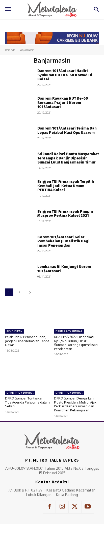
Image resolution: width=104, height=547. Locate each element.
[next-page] (30, 292)
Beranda (10, 50)
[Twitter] (74, 507)
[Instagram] (62, 507)
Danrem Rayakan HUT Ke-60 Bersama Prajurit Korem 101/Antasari (62, 102)
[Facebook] (49, 507)
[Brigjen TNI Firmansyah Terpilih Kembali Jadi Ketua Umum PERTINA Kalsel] (19, 188)
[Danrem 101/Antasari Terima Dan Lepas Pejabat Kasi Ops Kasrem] (19, 132)
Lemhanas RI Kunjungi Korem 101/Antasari (64, 268)
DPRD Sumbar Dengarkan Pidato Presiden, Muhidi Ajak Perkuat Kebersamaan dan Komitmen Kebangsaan (75, 404)
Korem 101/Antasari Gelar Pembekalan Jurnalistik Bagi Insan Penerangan (63, 241)
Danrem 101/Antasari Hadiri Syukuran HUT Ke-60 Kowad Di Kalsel (64, 74)
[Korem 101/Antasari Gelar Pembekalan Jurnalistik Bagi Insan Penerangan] (19, 243)
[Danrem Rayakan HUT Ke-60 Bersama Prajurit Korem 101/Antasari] (19, 105)
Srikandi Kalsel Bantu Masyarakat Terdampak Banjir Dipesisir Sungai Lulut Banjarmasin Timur (68, 158)
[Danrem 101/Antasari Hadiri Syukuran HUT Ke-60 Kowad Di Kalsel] (19, 77)
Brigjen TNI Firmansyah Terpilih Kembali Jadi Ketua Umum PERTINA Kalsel (65, 185)
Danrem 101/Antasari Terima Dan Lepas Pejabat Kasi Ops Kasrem (67, 130)
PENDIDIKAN (14, 331)
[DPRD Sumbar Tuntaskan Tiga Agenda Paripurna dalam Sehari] (27, 375)
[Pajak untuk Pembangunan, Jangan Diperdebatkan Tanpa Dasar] (27, 314)
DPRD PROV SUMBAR (69, 331)
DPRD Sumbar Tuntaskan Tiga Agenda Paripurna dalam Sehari (27, 402)
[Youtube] (87, 507)
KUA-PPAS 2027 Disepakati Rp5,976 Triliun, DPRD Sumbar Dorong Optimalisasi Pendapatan (76, 343)
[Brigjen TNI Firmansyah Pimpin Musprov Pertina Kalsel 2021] (19, 216)
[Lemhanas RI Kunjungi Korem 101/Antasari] (19, 271)
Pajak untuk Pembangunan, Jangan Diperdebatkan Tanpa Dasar (27, 341)
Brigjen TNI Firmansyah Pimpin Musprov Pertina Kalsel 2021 (65, 213)
